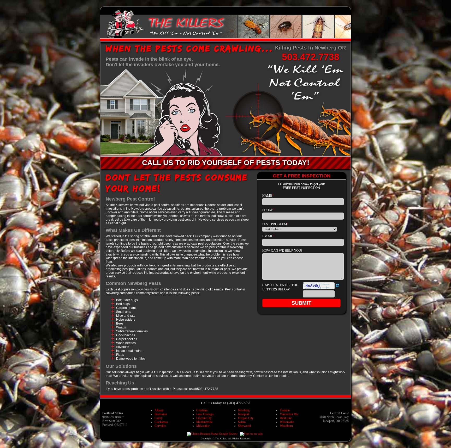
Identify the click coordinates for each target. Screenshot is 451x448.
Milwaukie (203, 426)
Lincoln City (204, 418)
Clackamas (161, 422)
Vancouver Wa (289, 414)
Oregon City (245, 418)
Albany (159, 410)
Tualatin (285, 410)
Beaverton (161, 414)
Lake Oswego (204, 414)
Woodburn (286, 426)
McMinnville (204, 422)
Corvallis (160, 426)
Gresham (201, 410)
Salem (242, 422)
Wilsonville (287, 422)
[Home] (126, 37)
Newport (243, 414)
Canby (159, 418)
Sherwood (244, 426)
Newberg (244, 410)
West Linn (286, 418)
